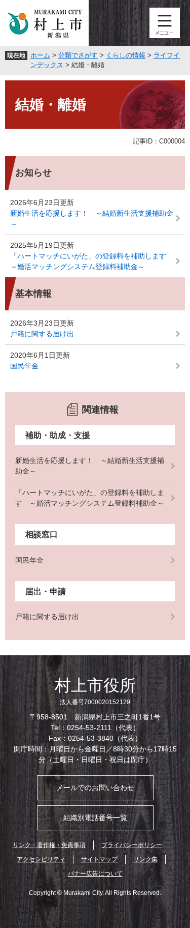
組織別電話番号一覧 (95, 818)
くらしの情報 (125, 55)
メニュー (164, 23)
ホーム (40, 55)
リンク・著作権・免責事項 (49, 845)
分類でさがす (78, 55)
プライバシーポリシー (131, 845)
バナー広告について (95, 873)
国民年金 (24, 366)
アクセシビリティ (41, 859)
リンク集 (145, 859)
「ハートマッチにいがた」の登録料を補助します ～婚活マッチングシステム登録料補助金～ (91, 261)
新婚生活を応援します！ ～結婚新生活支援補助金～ (91, 218)
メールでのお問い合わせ (95, 788)
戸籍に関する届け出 (42, 334)
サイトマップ (99, 859)
